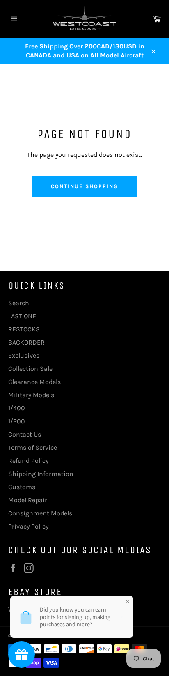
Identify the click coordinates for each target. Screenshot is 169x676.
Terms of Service (32, 447)
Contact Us (24, 434)
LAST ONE (22, 316)
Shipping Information (40, 474)
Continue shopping (84, 186)
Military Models (31, 395)
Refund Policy (28, 460)
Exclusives (23, 355)
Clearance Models (34, 382)
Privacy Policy (28, 526)
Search (18, 303)
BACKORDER (26, 342)
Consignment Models (40, 513)
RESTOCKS (24, 329)
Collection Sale (30, 368)
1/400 (16, 408)
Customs (21, 487)
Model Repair (27, 500)
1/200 (16, 421)
